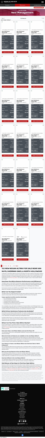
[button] (22, 435)
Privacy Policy (15, 431)
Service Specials (22, 416)
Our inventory (7, 327)
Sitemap (22, 403)
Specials (22, 410)
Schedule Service (37, 5)
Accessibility (9, 431)
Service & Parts (22, 412)
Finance (22, 401)
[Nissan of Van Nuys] (9, 1)
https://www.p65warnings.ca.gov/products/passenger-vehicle (27, 429)
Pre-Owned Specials (22, 409)
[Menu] (42, 2)
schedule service (34, 368)
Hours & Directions (22, 400)
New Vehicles (22, 406)
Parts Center (22, 415)
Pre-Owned (22, 407)
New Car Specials (22, 408)
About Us (22, 398)
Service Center (22, 414)
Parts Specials (22, 417)
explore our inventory (22, 368)
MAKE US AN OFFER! (8, 52)
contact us (37, 367)
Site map (21, 431)
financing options (14, 277)
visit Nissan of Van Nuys (11, 368)
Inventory (22, 405)
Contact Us (3, 431)
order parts (11, 370)
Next (17, 266)
